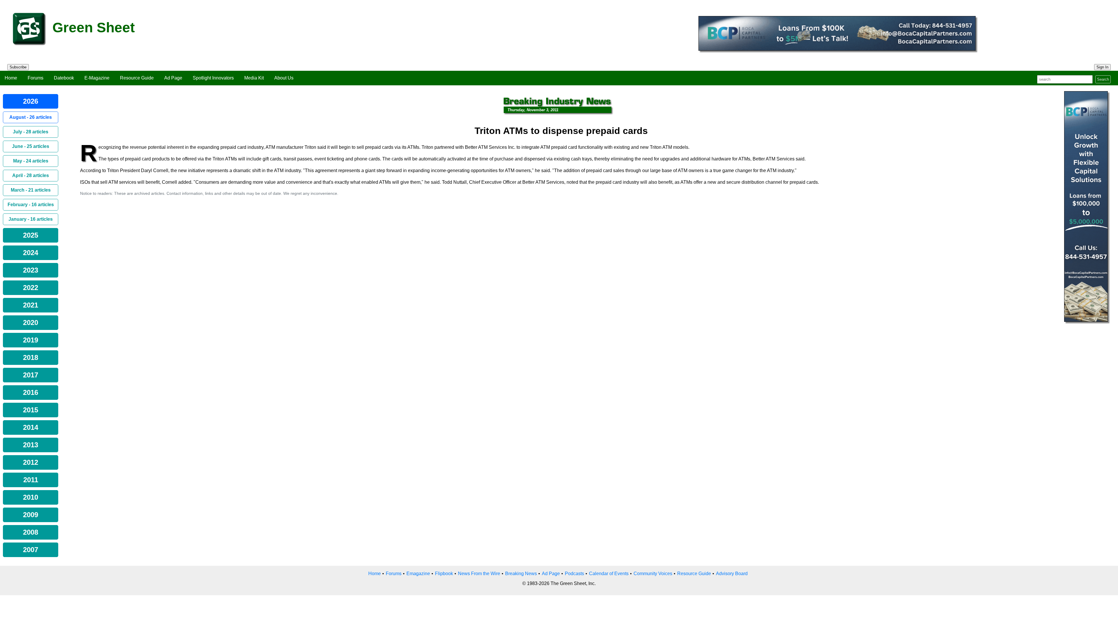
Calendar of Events (609, 573)
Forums (35, 77)
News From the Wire (479, 573)
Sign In (1102, 67)
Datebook (64, 77)
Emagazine (418, 573)
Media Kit (254, 77)
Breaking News (521, 573)
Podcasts (574, 573)
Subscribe (18, 67)
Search (1103, 79)
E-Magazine (96, 77)
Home (11, 77)
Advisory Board (732, 573)
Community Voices (653, 573)
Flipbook (444, 573)
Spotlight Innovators (213, 77)
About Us (283, 77)
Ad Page (173, 77)
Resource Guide (137, 77)
